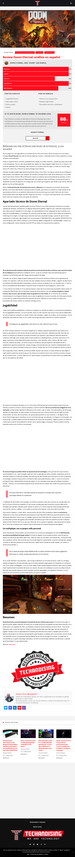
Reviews (39, 52)
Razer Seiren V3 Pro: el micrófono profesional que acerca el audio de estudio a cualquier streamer (63, 745)
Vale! (28, 854)
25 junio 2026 (25, 749)
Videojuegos (49, 52)
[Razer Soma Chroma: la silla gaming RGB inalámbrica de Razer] (28, 733)
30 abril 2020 (8, 52)
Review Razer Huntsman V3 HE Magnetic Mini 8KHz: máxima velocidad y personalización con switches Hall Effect (10, 745)
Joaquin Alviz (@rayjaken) (26, 52)
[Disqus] (37, 787)
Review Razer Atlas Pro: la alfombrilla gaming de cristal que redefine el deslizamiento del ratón (45, 745)
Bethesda (12, 644)
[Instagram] (10, 708)
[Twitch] (24, 708)
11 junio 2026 (60, 753)
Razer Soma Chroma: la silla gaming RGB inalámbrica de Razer (28, 743)
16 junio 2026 (43, 753)
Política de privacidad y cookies (39, 854)
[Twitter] (6, 708)
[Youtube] (19, 708)
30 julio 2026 (7, 753)
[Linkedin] (15, 708)
